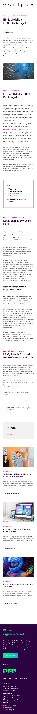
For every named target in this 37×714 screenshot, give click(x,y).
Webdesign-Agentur (9, 706)
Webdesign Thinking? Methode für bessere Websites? (17, 475)
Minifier (8, 387)
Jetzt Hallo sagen (10, 655)
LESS (17, 249)
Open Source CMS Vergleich (11, 696)
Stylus (27, 249)
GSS (30, 147)
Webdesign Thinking (9, 690)
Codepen (20, 369)
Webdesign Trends (11, 603)
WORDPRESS (10, 410)
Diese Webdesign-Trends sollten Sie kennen (18, 585)
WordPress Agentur (9, 710)
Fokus (5, 703)
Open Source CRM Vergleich (11, 698)
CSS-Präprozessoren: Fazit (17, 200)
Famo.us (23, 147)
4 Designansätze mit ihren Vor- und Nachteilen (17, 530)
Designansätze (10, 548)
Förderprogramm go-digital (11, 700)
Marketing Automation (10, 686)
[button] (3, 710)
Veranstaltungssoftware (10, 688)
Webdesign (6, 16)
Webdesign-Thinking (12, 493)
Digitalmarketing (8, 708)
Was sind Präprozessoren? (15, 190)
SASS (20, 249)
